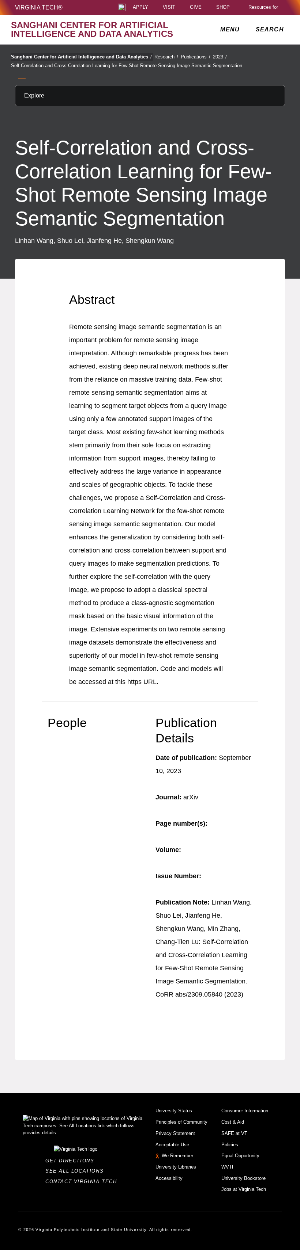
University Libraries (175, 1167)
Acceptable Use (172, 1144)
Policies (229, 1144)
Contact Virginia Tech (83, 1181)
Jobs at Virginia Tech (243, 1189)
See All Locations (76, 1171)
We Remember (177, 1155)
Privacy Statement (175, 1133)
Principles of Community (181, 1122)
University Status (173, 1110)
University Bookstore (243, 1178)
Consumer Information (244, 1110)
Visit (169, 7)
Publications (195, 57)
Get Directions (71, 1160)
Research (166, 57)
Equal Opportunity (240, 1155)
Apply (140, 7)
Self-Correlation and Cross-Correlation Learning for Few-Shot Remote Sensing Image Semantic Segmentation (126, 65)
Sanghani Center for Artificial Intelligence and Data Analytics (81, 57)
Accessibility (169, 1178)
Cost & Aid (232, 1122)
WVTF (228, 1167)
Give (196, 7)
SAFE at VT (234, 1133)
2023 (220, 57)
